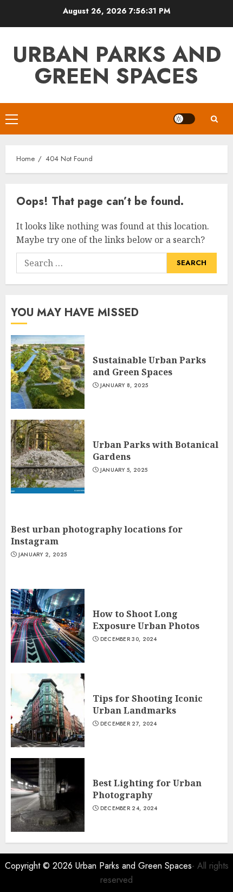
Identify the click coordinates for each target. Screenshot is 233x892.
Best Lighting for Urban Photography (147, 789)
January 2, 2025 (42, 555)
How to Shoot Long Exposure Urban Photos (146, 620)
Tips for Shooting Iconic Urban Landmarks (148, 704)
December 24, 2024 (129, 808)
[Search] (214, 119)
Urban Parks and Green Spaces (116, 65)
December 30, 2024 (128, 639)
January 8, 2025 (124, 385)
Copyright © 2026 (40, 865)
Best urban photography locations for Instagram (97, 535)
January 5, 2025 (124, 470)
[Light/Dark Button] (184, 118)
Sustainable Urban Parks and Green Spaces (149, 366)
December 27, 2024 (128, 724)
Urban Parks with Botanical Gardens (155, 451)
